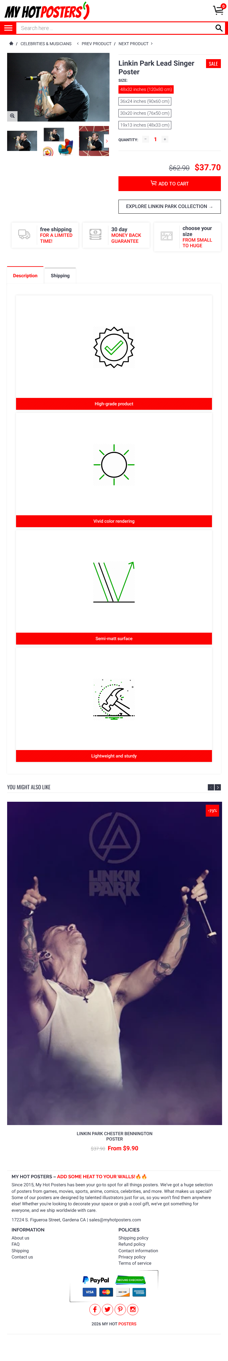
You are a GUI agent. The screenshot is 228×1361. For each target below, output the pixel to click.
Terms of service (134, 1263)
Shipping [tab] (60, 275)
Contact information (138, 1250)
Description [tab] (25, 275)
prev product (98, 44)
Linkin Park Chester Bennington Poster (114, 1136)
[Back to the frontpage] (11, 44)
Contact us (22, 1257)
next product (135, 44)
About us (20, 1238)
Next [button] (107, 141)
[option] (22, 141)
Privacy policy (131, 1257)
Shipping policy (133, 1238)
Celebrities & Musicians (46, 44)
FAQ (16, 1244)
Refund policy (131, 1244)
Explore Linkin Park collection (167, 206)
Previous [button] (211, 787)
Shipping (20, 1250)
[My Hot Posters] (46, 10)
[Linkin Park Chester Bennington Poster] (114, 963)
